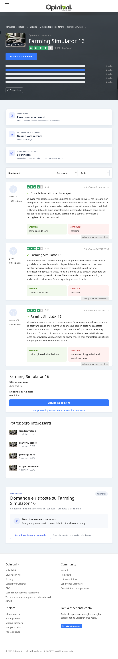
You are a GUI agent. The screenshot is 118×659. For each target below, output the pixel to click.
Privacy (9, 579)
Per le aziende (13, 631)
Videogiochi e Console (27, 27)
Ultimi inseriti (13, 613)
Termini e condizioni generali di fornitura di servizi (28, 598)
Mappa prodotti (14, 627)
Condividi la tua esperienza (75, 588)
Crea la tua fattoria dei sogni (51, 193)
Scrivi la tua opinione (21, 56)
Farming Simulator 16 (46, 255)
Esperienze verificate (72, 583)
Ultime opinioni (69, 579)
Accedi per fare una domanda (30, 535)
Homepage (10, 27)
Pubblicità (11, 570)
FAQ (8, 588)
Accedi (111, 5)
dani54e (13, 196)
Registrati (66, 574)
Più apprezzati (13, 618)
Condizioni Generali (16, 583)
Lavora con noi (13, 574)
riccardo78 (14, 319)
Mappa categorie (14, 622)
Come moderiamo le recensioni (22, 592)
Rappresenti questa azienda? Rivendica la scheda (59, 410)
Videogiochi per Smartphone (52, 27)
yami (11, 258)
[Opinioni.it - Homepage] (59, 6)
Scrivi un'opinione (71, 626)
